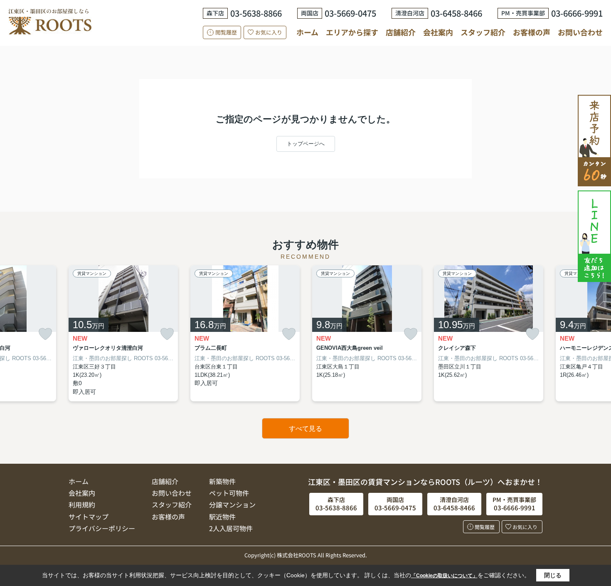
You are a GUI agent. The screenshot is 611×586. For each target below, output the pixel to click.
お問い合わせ (580, 32)
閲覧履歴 (226, 32)
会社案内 (438, 32)
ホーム (307, 32)
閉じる (553, 575)
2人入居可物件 (231, 528)
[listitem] (123, 333)
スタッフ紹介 (483, 32)
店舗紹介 (401, 32)
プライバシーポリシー (102, 528)
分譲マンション (232, 504)
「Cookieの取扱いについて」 (444, 576)
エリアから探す (352, 32)
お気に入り (268, 32)
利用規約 (82, 504)
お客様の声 (531, 32)
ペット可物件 (229, 493)
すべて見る (305, 428)
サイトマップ (88, 517)
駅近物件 (222, 517)
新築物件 (222, 481)
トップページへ (306, 144)
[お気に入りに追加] (45, 334)
